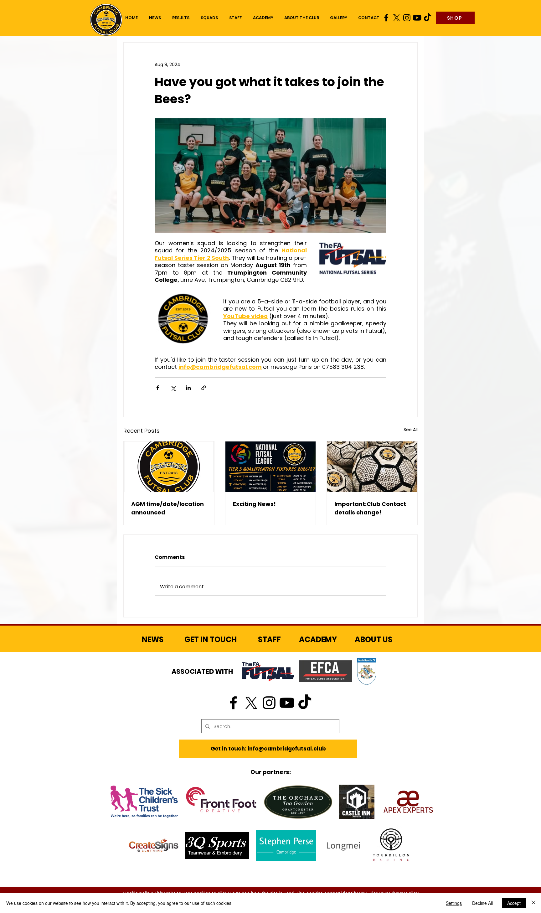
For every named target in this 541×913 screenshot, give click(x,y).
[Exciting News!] (270, 466)
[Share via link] (204, 388)
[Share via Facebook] (158, 388)
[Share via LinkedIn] (188, 388)
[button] (209, 18)
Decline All (482, 903)
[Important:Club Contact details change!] (372, 466)
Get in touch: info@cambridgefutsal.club (268, 748)
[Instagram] (407, 18)
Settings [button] (454, 903)
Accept (514, 903)
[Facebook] (386, 18)
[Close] (533, 903)
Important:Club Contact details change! (370, 508)
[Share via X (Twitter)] (173, 388)
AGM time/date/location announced (167, 508)
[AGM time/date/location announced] (169, 466)
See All (411, 429)
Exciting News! (254, 504)
